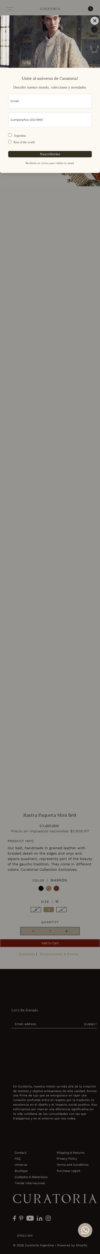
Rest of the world (24, 142)
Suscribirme (50, 154)
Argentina (20, 135)
